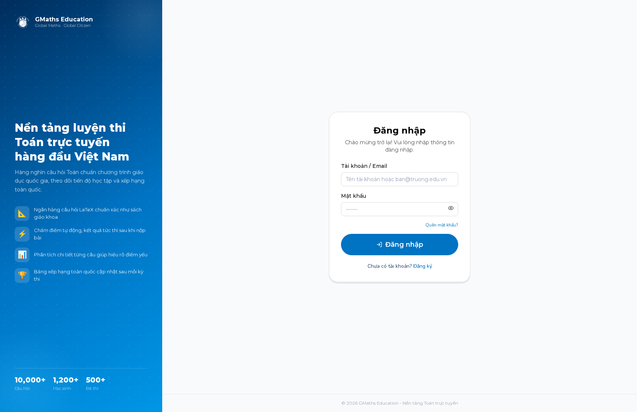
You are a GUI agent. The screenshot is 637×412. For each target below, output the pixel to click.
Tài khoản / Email (364, 166)
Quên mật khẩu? (441, 225)
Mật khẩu (353, 196)
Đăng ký (422, 266)
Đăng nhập (404, 244)
